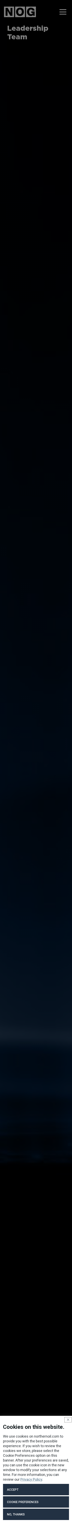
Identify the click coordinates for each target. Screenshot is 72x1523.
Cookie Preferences (22, 1502)
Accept (12, 1489)
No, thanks (16, 1514)
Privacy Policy (31, 1479)
